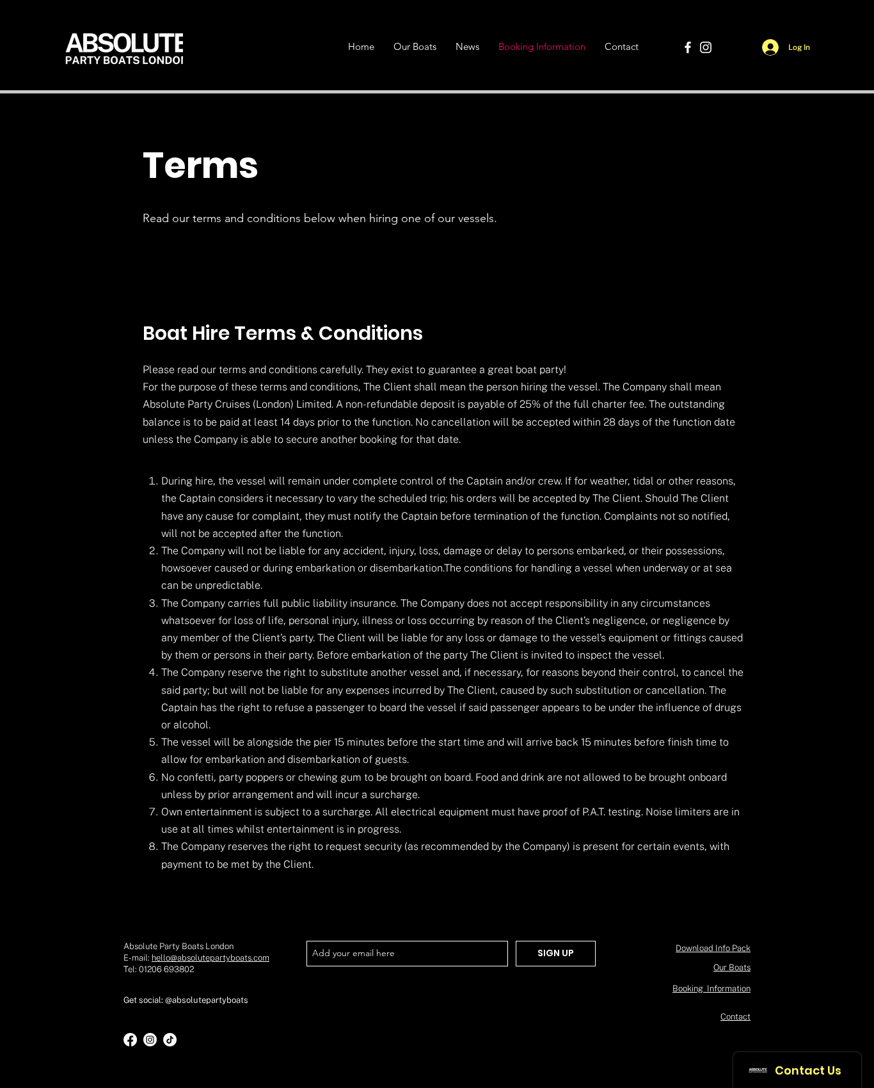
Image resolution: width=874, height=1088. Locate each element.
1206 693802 (169, 969)
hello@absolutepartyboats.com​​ (210, 958)
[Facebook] (687, 47)
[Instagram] (705, 47)
